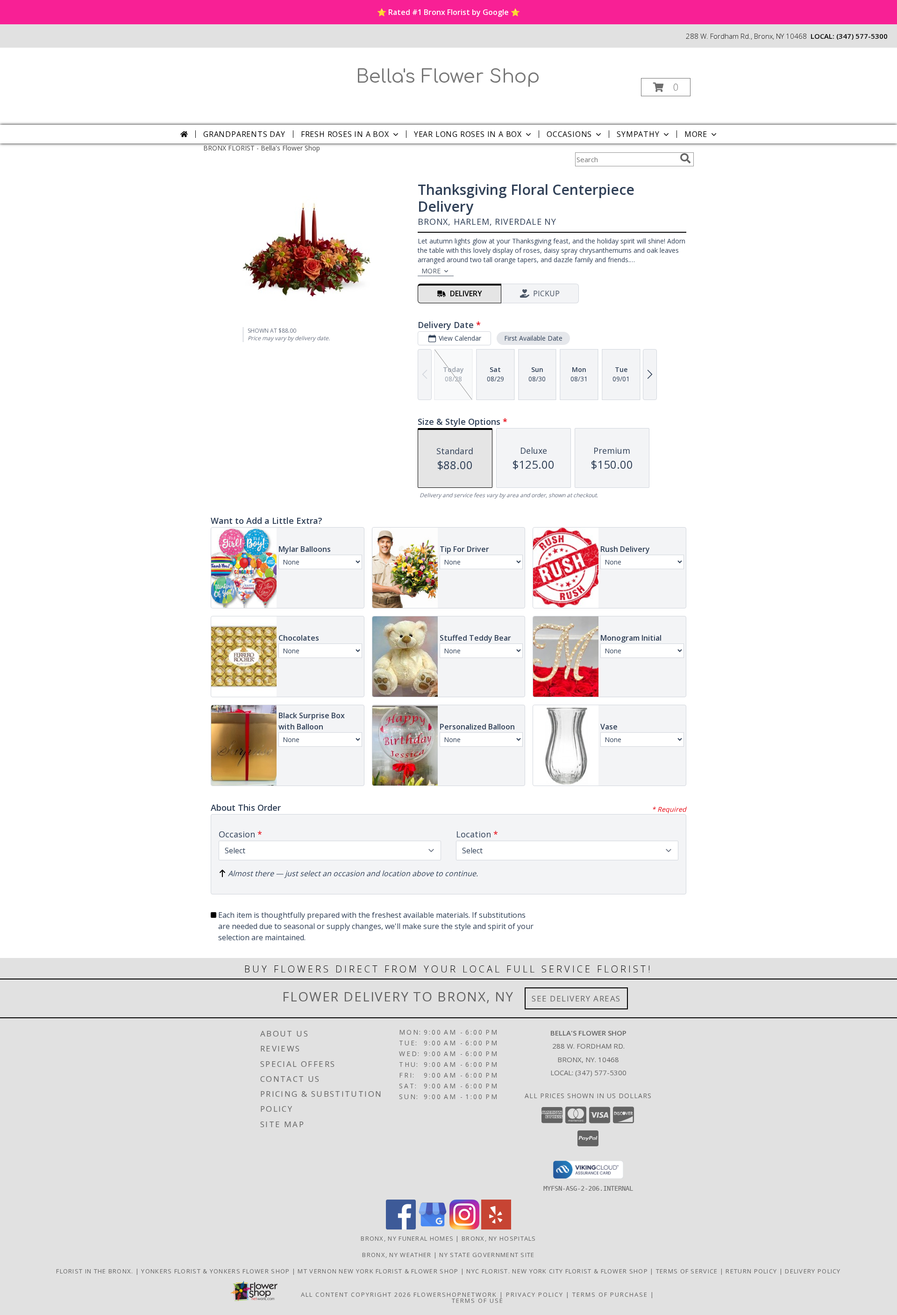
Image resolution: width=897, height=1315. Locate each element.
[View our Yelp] (496, 1226)
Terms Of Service (688, 1271)
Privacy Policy (534, 1294)
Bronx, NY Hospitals (499, 1238)
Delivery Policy (813, 1271)
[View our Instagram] (464, 1226)
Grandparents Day (244, 134)
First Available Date (533, 338)
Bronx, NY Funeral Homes (407, 1238)
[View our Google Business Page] (433, 1226)
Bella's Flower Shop (448, 76)
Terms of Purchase (610, 1294)
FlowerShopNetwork (455, 1294)
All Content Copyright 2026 (356, 1294)
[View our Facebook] (401, 1226)
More (695, 134)
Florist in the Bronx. (95, 1271)
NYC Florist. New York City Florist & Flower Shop (558, 1271)
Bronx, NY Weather (396, 1255)
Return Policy (752, 1271)
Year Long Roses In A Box (468, 134)
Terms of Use (478, 1300)
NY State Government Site (486, 1255)
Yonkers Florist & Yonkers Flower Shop (216, 1271)
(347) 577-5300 (862, 36)
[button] (666, 87)
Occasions (569, 134)
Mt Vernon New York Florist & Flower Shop (379, 1271)
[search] (685, 158)
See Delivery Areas (576, 998)
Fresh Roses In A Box (345, 134)
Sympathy (638, 134)
